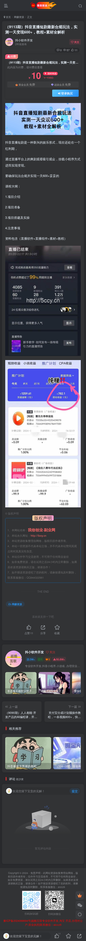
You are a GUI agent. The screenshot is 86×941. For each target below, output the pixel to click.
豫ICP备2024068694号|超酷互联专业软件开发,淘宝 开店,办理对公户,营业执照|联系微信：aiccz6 (43, 923)
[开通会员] (80, 895)
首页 (8, 17)
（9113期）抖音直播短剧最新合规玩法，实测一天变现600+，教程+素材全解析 (41, 29)
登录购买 (67, 93)
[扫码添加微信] (80, 905)
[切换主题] (80, 914)
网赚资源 (19, 17)
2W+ (32, 659)
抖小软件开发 (24, 40)
